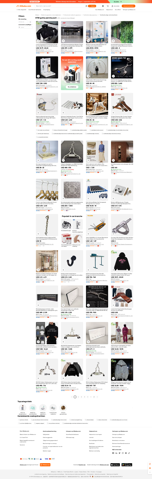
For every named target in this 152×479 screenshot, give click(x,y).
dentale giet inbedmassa (43, 133)
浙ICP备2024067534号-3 (116, 476)
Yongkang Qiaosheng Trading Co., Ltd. (45, 280)
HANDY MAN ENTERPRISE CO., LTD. (45, 244)
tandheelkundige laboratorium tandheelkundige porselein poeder (68, 133)
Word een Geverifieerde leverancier (121, 443)
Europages (99, 471)
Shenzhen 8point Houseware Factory (45, 124)
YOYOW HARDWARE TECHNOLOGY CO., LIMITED (122, 209)
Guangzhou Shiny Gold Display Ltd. (44, 209)
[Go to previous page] (71, 396)
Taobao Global (82, 471)
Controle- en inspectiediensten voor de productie (52, 447)
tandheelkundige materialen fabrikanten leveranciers (76, 423)
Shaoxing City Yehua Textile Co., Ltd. (94, 171)
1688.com (59, 471)
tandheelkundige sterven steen (60, 419)
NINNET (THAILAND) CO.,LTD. (68, 209)
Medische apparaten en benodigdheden (51, 15)
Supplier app (82, 464)
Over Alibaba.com (24, 431)
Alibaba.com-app (104, 464)
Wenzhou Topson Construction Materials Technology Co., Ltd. (122, 172)
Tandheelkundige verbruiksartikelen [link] (108, 15)
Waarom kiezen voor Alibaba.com (28, 434)
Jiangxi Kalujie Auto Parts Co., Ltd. (119, 88)
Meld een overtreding (94, 451)
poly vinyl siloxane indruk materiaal (40, 419)
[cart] (108, 6)
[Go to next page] (97, 396)
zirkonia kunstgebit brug (76, 419)
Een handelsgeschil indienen (96, 440)
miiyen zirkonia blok (102, 419)
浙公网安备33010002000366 (101, 476)
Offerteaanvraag (70, 437)
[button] (86, 6)
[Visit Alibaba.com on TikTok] (129, 453)
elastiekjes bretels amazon (97, 130)
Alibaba (37, 15)
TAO (88, 471)
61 (94, 396)
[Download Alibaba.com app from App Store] (115, 464)
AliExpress (53, 471)
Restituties (92, 443)
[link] (150, 464)
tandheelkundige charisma (93, 133)
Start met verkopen (117, 437)
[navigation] (25, 206)
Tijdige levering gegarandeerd (50, 440)
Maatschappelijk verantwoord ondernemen (27, 441)
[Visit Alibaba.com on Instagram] (123, 453)
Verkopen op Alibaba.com (118, 434)
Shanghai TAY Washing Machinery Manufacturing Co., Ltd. (97, 280)
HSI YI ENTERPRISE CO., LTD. (68, 280)
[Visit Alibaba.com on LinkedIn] (116, 453)
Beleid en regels (47, 451)
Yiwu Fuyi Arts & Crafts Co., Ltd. (118, 51)
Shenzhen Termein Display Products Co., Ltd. (47, 86)
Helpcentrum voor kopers (95, 434)
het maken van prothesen (43, 130)
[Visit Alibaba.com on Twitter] (119, 453)
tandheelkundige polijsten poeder (79, 130)
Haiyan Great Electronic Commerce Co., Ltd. (97, 124)
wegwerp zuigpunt (40, 423)
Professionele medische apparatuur (72, 15)
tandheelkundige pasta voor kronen (119, 419)
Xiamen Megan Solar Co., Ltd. (93, 209)
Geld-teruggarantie (47, 437)
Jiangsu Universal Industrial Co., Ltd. (95, 244)
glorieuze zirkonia (24, 419)
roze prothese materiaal (54, 423)
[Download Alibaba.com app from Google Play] (127, 464)
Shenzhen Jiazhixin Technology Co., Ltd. (70, 173)
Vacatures (22, 445)
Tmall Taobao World (68, 471)
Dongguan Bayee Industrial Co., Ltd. (44, 51)
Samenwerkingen (116, 446)
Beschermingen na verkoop (50, 443)
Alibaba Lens (23, 464)
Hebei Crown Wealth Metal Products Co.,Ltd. (72, 123)
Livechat (91, 437)
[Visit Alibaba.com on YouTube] (126, 453)
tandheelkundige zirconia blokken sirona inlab (118, 130)
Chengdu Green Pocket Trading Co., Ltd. (96, 51)
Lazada (76, 471)
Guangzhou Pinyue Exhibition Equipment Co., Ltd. (47, 171)
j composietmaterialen (43, 137)
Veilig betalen (46, 434)
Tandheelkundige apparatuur (90, 15)
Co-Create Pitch (24, 437)
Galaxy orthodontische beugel (60, 130)
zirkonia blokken (90, 419)
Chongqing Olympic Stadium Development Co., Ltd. (122, 244)
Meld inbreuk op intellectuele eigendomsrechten (96, 447)
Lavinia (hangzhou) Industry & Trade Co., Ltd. (122, 124)
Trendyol (93, 471)
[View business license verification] (90, 476)
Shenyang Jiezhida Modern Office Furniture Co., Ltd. (72, 51)
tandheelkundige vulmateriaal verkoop (112, 133)
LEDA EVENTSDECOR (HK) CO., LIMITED (96, 86)
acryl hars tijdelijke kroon (25, 423)
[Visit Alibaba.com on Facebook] (113, 453)
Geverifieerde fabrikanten (72, 434)
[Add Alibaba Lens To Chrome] (45, 464)
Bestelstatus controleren (118, 440)
